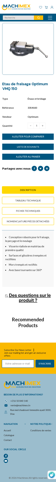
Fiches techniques (28, 210)
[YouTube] (6, 461)
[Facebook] (6, 456)
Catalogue (9, 435)
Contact (8, 440)
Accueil (7, 430)
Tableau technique (28, 200)
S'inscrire (45, 363)
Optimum (33, 116)
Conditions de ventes (40, 430)
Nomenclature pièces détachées (28, 221)
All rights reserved (38, 477)
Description (28, 189)
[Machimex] (17, 7)
